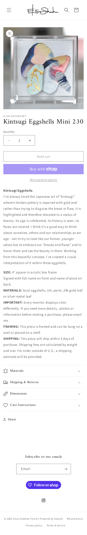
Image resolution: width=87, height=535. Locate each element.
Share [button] (12, 419)
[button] (9, 10)
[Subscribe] (66, 469)
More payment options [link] (43, 179)
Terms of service (56, 525)
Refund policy (75, 518)
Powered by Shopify (51, 518)
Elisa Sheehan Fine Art (26, 518)
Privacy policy (34, 525)
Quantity (8, 132)
